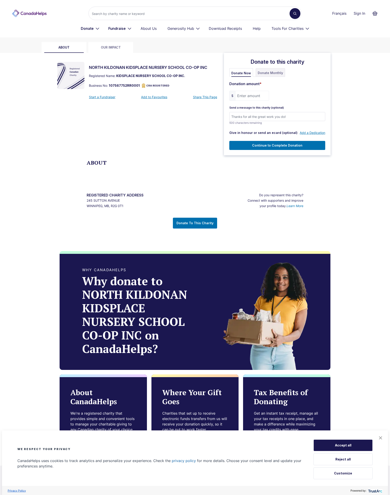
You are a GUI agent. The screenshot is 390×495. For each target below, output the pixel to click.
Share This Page (205, 97)
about (64, 47)
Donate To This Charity (195, 223)
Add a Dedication (312, 133)
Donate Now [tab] (241, 73)
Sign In (359, 13)
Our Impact (111, 47)
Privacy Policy (17, 490)
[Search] (295, 13)
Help (257, 28)
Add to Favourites (154, 97)
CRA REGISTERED (157, 85)
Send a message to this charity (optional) (256, 107)
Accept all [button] (343, 445)
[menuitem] (90, 28)
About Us (149, 28)
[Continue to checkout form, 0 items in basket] (376, 13)
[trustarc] (374, 490)
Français (339, 13)
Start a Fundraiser (102, 97)
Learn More (295, 206)
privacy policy (184, 460)
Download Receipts (225, 28)
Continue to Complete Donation (277, 145)
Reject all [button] (343, 459)
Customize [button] (343, 473)
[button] (380, 437)
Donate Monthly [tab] (270, 73)
